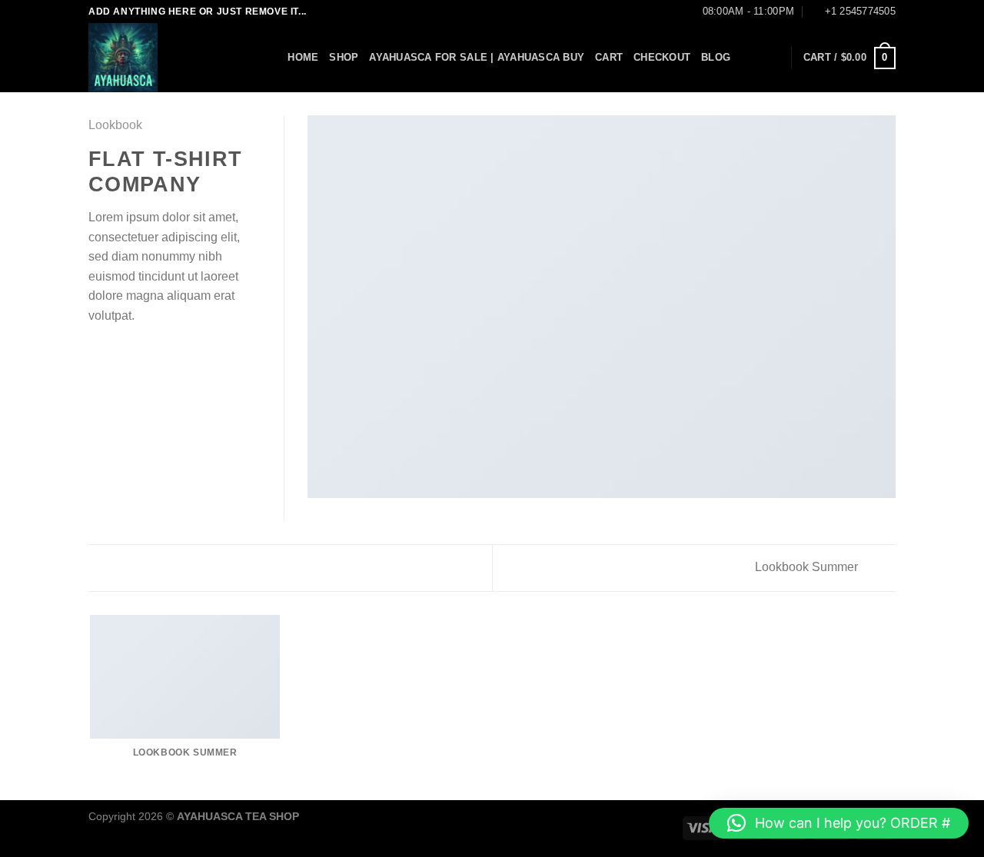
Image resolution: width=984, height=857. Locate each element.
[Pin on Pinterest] (154, 352)
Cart (609, 57)
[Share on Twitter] (117, 352)
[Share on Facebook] (97, 352)
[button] (839, 823)
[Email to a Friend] (135, 352)
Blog (715, 57)
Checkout (661, 57)
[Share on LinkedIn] (173, 352)
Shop (343, 57)
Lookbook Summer (808, 566)
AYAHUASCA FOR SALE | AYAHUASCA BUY (476, 57)
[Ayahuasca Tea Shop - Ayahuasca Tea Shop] (165, 57)
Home (303, 57)
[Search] (271, 57)
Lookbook (115, 124)
